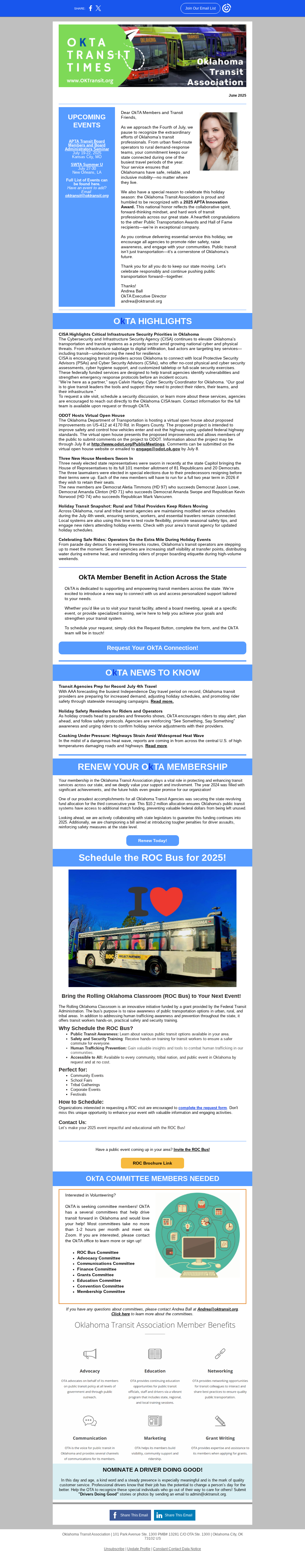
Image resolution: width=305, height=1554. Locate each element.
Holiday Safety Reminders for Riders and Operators (111, 711)
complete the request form (202, 1108)
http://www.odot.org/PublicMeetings (128, 444)
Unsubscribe (114, 1549)
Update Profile (138, 1549)
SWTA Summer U (87, 164)
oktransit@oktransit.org (87, 195)
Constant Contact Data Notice (177, 1549)
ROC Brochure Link (152, 1163)
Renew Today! (152, 840)
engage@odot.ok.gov (158, 448)
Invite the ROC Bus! (192, 1149)
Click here (120, 1314)
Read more (156, 745)
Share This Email (134, 1515)
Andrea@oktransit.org (217, 1309)
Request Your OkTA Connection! (152, 648)
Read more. (162, 701)
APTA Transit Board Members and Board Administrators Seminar (87, 145)
